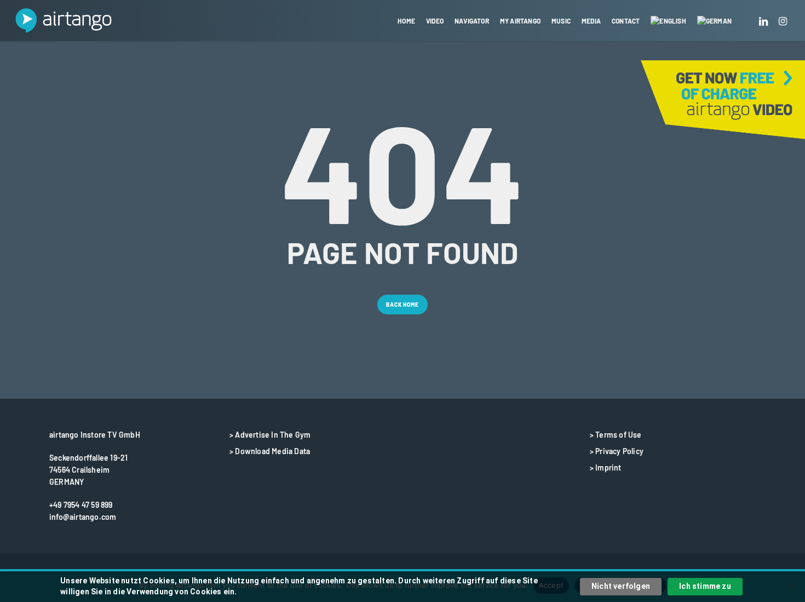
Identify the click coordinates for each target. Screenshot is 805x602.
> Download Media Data (269, 451)
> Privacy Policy (616, 451)
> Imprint (606, 467)
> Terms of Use (616, 434)
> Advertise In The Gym (270, 434)
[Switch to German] (714, 21)
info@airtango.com (82, 516)
